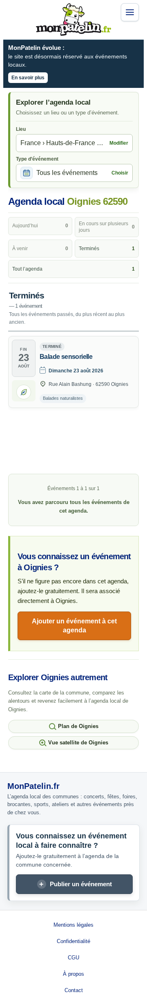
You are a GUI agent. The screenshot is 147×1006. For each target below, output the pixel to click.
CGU (73, 957)
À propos (73, 974)
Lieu (21, 129)
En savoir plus (28, 78)
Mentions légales (73, 925)
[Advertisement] (73, 441)
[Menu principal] (130, 12)
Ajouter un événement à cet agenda (74, 626)
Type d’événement (37, 159)
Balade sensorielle (66, 356)
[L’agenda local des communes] (73, 19)
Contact (74, 990)
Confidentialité (73, 941)
